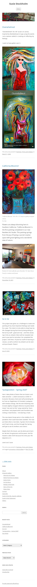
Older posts (6, 461)
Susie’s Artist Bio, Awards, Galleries (11, 496)
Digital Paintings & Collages (10, 478)
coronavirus (12, 449)
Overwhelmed (8, 27)
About (4, 471)
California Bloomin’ (10, 166)
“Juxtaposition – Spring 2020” (14, 390)
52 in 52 (5, 319)
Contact (4, 491)
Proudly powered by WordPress (10, 583)
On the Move (7, 482)
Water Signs (6, 489)
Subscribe (5, 494)
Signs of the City (7, 487)
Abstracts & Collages (9, 475)
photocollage (20, 449)
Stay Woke (5, 533)
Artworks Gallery (7, 473)
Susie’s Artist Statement (9, 498)
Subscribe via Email (7, 570)
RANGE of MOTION (8, 484)
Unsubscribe (5, 572)
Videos (4, 500)
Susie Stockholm (18, 3)
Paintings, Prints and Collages (24, 152)
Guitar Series (7, 480)
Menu (18, 9)
